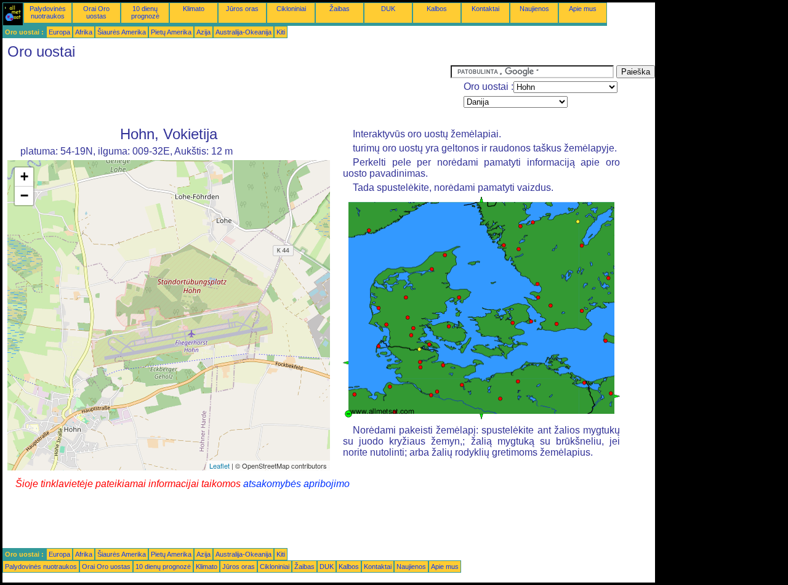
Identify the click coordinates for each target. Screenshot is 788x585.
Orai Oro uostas (96, 12)
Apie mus (583, 8)
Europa (59, 32)
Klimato (193, 8)
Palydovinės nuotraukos (48, 12)
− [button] (24, 195)
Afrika (83, 32)
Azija (203, 32)
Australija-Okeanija (243, 32)
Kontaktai (485, 8)
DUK (388, 8)
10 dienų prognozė (145, 12)
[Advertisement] (226, 93)
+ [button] (24, 176)
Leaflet (219, 465)
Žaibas (339, 8)
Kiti (280, 32)
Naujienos (534, 8)
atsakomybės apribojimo (296, 483)
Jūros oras (242, 8)
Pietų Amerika (171, 32)
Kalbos (437, 8)
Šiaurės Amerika (121, 32)
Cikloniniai (291, 8)
